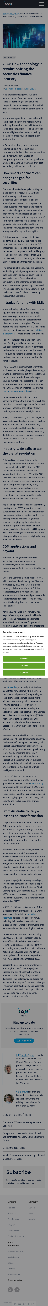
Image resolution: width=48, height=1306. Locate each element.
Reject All (24, 673)
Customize (24, 666)
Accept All (24, 659)
